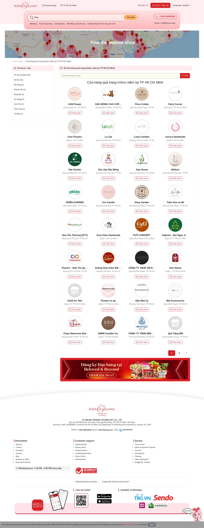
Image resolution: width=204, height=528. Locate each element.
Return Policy (80, 456)
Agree (151, 525)
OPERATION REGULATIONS (86, 482)
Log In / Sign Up (161, 5)
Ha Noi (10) (18, 80)
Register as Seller (22, 459)
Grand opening (45, 24)
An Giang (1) (19, 99)
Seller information (141, 459)
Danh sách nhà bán (23, 462)
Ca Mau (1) (18, 114)
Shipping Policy (81, 450)
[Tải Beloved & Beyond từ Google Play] (104, 496)
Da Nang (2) (19, 85)
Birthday (33, 24)
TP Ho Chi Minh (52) (22, 75)
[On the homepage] (26, 5)
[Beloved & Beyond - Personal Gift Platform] (102, 411)
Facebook (19, 450)
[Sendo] (164, 497)
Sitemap (138, 456)
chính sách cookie (130, 525)
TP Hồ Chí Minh (69, 5)
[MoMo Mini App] (143, 505)
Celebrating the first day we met (101, 24)
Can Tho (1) (18, 104)
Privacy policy (80, 447)
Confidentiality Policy (83, 453)
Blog (17, 456)
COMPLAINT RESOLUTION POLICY (115, 482)
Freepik (147, 462)
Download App (49, 5)
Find (186, 75)
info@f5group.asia (105, 430)
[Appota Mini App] (158, 505)
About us (19, 444)
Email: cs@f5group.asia (164, 23)
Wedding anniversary (76, 24)
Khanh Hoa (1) (20, 90)
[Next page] (186, 353)
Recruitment (139, 453)
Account (138, 450)
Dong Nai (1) (19, 94)
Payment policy (81, 444)
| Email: (87, 430)
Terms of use (140, 444)
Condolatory (59, 24)
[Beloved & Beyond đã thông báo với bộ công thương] (85, 470)
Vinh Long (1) (19, 109)
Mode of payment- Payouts (145, 447)
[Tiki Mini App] (143, 497)
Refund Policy (80, 459)
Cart (144, 5)
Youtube (19, 453)
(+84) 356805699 (167, 16)
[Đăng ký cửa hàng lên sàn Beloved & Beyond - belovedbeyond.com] (125, 369)
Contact (19, 447)
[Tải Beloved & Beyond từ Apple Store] (104, 501)
